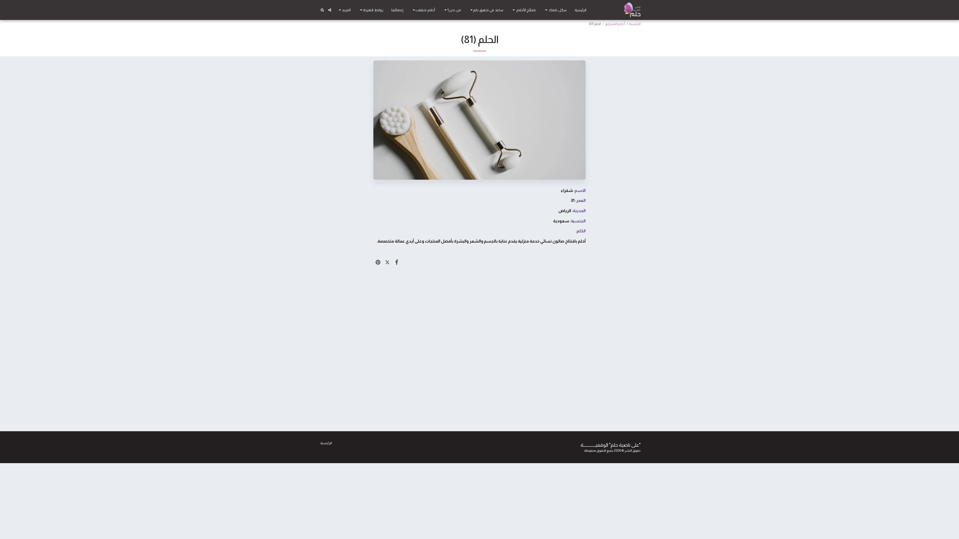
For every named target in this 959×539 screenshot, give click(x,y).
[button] (555, 9)
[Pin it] (378, 262)
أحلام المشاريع (615, 24)
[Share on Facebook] (396, 262)
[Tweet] (387, 262)
